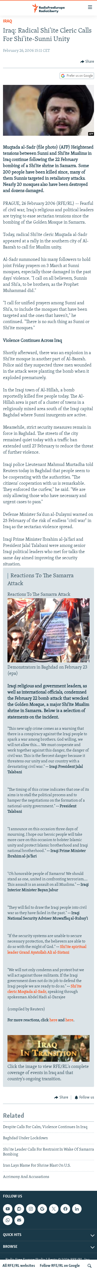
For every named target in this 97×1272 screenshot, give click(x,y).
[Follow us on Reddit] (19, 1209)
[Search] (89, 1266)
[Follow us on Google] (42, 1209)
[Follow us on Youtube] (7, 1209)
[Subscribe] (19, 1220)
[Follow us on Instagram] (31, 1209)
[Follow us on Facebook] (65, 1209)
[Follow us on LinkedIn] (77, 1209)
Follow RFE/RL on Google (60, 1266)
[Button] (87, 61)
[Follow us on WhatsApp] (7, 1220)
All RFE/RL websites (18, 1266)
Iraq (7, 21)
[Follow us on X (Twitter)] (53, 1209)
